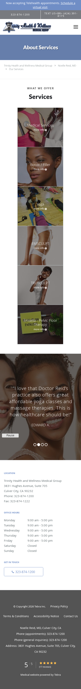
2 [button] (39, 445)
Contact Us (71, 616)
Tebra (57, 674)
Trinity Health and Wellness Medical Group (28, 65)
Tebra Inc (39, 606)
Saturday (20, 546)
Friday (28, 540)
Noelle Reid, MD (67, 65)
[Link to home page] (35, 27)
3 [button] (42, 445)
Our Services (16, 69)
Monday (28, 520)
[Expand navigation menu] (75, 27)
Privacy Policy (59, 606)
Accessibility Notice (46, 616)
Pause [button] (10, 435)
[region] (40, 402)
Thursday (28, 535)
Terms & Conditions (16, 616)
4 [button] (46, 445)
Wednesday (28, 530)
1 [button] (35, 445)
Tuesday (28, 525)
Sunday (20, 551)
